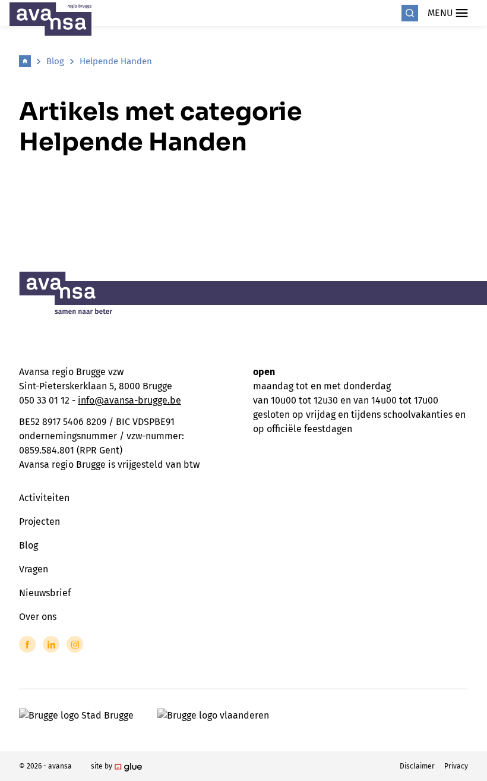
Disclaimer (417, 766)
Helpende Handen (116, 61)
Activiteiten (44, 497)
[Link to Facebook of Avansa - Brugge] (27, 644)
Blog (55, 61)
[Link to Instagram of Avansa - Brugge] (75, 644)
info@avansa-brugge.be (129, 400)
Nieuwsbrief (45, 593)
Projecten (39, 521)
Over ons (37, 616)
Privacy (456, 766)
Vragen (33, 569)
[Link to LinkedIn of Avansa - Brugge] (51, 644)
